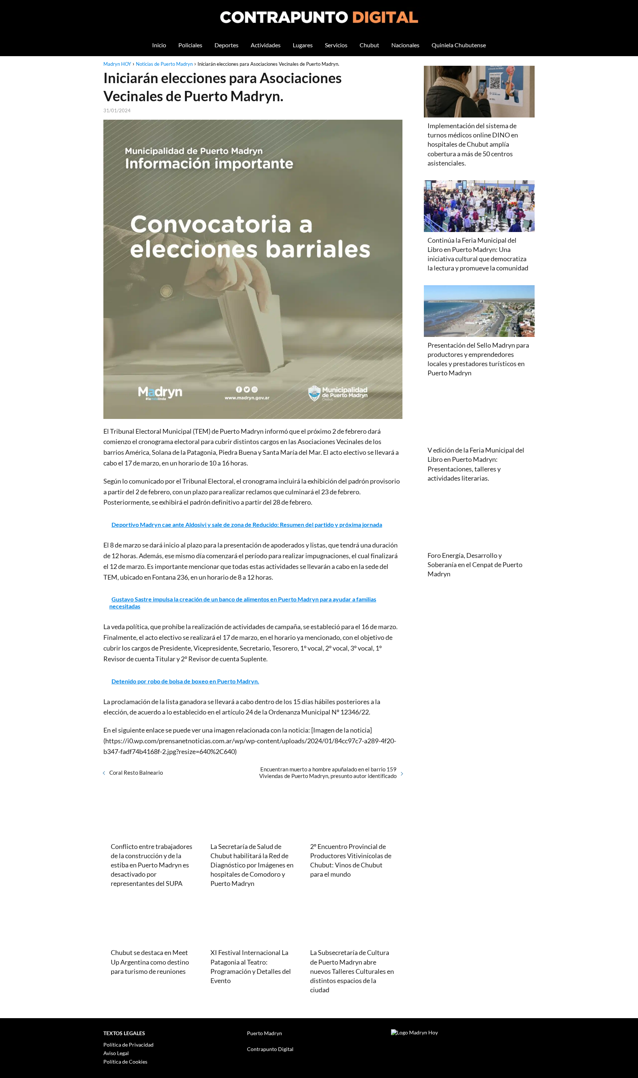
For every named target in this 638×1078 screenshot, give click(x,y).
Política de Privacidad (128, 1044)
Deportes (227, 44)
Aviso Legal (116, 1053)
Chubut (369, 44)
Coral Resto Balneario (136, 772)
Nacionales (405, 44)
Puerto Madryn (264, 1033)
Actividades (266, 44)
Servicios (336, 44)
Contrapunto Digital (270, 1049)
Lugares (303, 44)
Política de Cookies (125, 1061)
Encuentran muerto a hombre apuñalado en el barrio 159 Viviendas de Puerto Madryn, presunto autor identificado (328, 772)
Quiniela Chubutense (459, 44)
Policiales (190, 44)
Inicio (159, 44)
